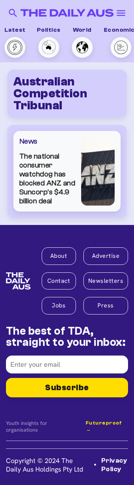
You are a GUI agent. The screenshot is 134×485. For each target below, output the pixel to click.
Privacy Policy (114, 465)
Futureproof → (104, 426)
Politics (49, 29)
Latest (15, 29)
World (82, 29)
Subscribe (67, 387)
